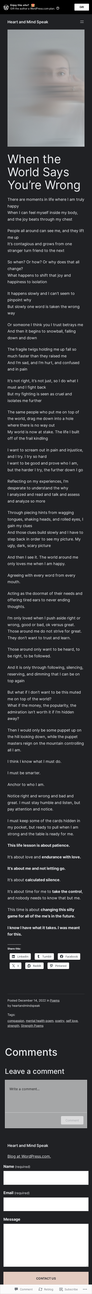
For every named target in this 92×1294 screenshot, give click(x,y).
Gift (82, 7)
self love (72, 1020)
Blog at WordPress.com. (29, 1156)
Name (16, 1166)
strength (13, 1025)
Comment (72, 1120)
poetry (59, 1020)
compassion (15, 1020)
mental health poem (39, 1020)
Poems (54, 1000)
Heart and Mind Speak (27, 22)
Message (11, 1219)
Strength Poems (32, 1025)
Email (16, 1192)
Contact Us (46, 1278)
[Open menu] (82, 21)
